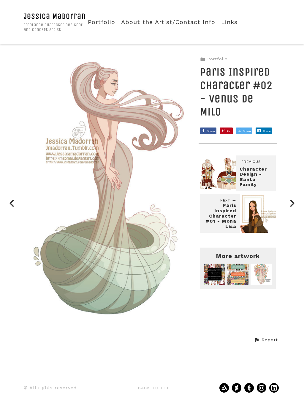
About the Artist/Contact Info (168, 22)
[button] (266, 340)
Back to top (154, 387)
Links (229, 22)
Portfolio (101, 22)
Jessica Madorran (55, 16)
